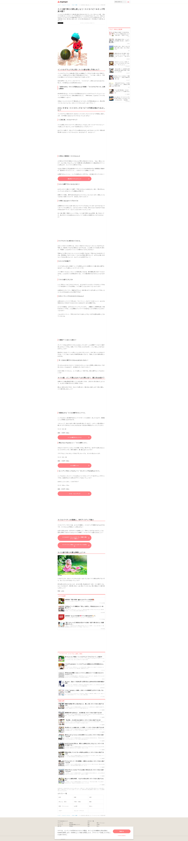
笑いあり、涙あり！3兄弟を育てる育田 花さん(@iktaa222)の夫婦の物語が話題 (84, 682)
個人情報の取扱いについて (74, 824)
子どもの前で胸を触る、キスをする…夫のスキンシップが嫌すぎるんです (122, 91)
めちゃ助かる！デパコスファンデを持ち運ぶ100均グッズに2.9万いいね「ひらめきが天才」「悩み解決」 (122, 98)
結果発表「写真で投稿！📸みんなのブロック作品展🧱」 (80, 599)
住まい (98, 826)
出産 (88, 826)
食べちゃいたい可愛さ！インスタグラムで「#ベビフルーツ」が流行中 (83, 657)
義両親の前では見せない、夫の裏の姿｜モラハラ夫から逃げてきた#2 (83, 712)
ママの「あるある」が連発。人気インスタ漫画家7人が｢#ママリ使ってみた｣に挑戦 (84, 691)
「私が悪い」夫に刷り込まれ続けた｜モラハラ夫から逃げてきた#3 (82, 720)
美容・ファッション (101, 822)
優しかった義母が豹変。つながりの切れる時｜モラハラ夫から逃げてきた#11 (84, 779)
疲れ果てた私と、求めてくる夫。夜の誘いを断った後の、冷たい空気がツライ (122, 48)
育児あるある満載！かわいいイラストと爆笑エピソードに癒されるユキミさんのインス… (84, 673)
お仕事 (98, 824)
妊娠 (88, 824)
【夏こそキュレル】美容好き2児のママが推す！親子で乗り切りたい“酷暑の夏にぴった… (84, 623)
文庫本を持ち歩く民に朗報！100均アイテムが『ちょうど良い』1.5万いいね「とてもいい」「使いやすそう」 (122, 55)
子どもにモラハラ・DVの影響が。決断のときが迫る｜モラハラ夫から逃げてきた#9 (84, 761)
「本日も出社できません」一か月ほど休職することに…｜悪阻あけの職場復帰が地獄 (122, 84)
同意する (121, 831)
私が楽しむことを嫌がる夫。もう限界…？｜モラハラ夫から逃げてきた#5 (84, 727)
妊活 (88, 822)
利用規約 (71, 826)
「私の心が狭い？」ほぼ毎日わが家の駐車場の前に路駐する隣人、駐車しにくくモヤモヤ (122, 70)
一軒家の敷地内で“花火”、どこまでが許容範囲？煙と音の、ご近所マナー (122, 41)
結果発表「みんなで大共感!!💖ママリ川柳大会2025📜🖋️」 (80, 616)
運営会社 (71, 822)
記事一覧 (59, 826)
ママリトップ (60, 822)
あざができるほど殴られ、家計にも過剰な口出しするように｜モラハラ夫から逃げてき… (84, 744)
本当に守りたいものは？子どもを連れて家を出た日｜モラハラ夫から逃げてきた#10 (84, 770)
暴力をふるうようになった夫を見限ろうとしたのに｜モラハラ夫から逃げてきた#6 (84, 735)
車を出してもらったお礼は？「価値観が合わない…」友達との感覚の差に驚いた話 (122, 77)
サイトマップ (60, 824)
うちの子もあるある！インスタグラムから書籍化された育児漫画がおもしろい (84, 664)
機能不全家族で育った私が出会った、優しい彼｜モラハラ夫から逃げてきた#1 (84, 704)
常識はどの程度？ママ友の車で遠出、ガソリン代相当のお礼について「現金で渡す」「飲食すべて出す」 (122, 34)
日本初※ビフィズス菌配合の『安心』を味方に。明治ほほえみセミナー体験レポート (84, 607)
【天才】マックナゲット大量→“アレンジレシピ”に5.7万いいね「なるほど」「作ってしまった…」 (121, 63)
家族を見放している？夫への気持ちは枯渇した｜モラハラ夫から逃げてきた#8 (84, 753)
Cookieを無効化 (122, 835)
